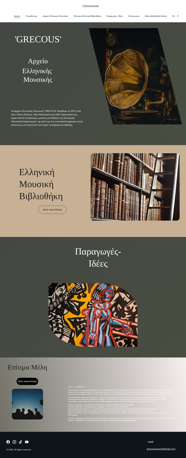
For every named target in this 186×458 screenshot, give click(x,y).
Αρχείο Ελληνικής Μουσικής (55, 16)
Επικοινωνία (133, 16)
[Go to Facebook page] (8, 442)
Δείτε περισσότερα (52, 209)
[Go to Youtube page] (26, 442)
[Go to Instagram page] (14, 442)
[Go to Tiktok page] (20, 442)
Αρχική (17, 16)
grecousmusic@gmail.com (126, 420)
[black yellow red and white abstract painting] (93, 315)
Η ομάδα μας (31, 16)
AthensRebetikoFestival (156, 16)
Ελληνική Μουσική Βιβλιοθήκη (87, 16)
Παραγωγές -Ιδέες (115, 16)
